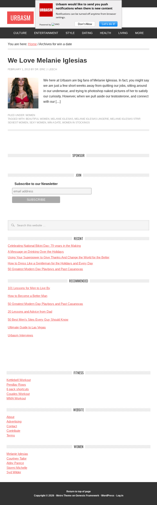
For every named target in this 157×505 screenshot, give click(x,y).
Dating (87, 33)
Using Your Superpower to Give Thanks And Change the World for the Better (58, 257)
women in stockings (76, 122)
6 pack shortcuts (18, 389)
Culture (20, 33)
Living (123, 33)
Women (30, 115)
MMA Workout (16, 398)
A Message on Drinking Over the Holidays (36, 251)
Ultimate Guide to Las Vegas (27, 327)
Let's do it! (108, 24)
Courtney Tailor (17, 458)
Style (70, 33)
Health (105, 33)
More (139, 33)
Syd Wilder (14, 472)
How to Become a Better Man (27, 296)
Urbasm (20, 17)
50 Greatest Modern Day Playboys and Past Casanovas (45, 269)
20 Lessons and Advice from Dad (30, 311)
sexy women (37, 122)
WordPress (107, 495)
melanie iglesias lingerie (91, 118)
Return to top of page (78, 491)
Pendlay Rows (16, 384)
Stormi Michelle (17, 467)
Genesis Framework (87, 495)
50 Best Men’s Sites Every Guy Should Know (38, 319)
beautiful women (37, 118)
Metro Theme (64, 495)
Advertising (14, 421)
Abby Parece (15, 463)
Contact (12, 426)
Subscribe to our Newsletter (36, 184)
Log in (119, 495)
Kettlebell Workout (19, 380)
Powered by (45, 24)
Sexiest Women (18, 122)
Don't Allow (85, 24)
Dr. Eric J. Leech (46, 69)
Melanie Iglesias (62, 118)
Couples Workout (18, 394)
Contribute (13, 430)
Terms (11, 435)
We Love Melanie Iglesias (47, 60)
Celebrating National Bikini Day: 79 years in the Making (44, 245)
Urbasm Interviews (20, 335)
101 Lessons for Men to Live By (29, 288)
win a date (54, 122)
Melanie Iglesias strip (125, 118)
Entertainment (46, 33)
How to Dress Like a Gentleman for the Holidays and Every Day (50, 263)
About (10, 417)
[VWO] (56, 24)
